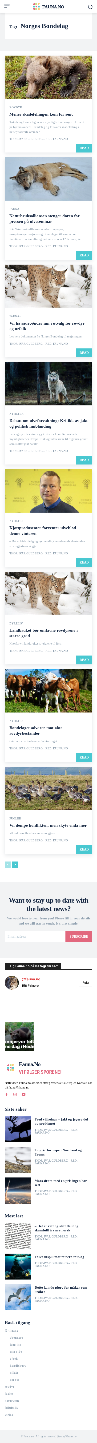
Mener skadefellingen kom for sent (41, 114)
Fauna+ (15, 209)
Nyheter (16, 413)
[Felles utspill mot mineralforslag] (18, 1267)
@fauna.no (31, 979)
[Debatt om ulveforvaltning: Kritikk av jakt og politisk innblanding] (48, 383)
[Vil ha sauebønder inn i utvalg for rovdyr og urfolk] (48, 286)
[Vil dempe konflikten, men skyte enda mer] (48, 788)
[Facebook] (6, 1094)
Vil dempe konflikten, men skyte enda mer (48, 825)
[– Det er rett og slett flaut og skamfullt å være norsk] (18, 1236)
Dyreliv (16, 623)
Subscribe (79, 936)
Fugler (15, 818)
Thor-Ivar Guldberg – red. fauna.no (38, 139)
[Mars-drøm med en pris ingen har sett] (18, 1190)
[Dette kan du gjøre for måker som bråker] (18, 1297)
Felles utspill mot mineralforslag (59, 1257)
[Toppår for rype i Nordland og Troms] (18, 1160)
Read (84, 148)
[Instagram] (15, 1094)
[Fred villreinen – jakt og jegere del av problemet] (18, 1129)
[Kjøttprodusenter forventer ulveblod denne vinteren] (48, 491)
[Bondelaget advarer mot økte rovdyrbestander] (48, 691)
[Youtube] (23, 1094)
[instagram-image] (19, 1007)
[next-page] (15, 865)
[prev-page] (8, 865)
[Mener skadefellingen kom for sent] (48, 77)
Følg (86, 982)
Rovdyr (15, 107)
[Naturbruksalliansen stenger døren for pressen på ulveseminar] (48, 179)
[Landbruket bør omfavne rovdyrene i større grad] (48, 593)
